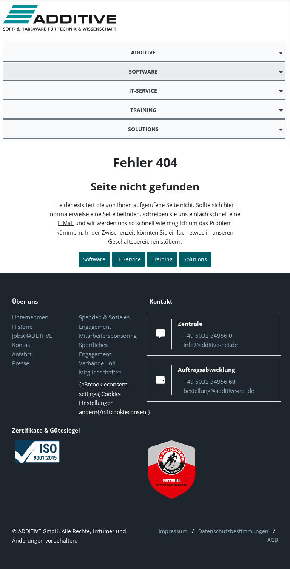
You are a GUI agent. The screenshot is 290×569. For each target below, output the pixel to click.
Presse (20, 363)
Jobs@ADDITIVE (32, 335)
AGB (272, 539)
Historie (22, 326)
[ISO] (37, 451)
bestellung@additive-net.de (219, 390)
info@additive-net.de (211, 344)
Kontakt (22, 344)
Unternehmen (30, 317)
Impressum (173, 531)
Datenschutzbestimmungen (233, 531)
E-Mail (66, 223)
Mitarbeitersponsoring (108, 335)
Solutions (195, 259)
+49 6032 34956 (208, 335)
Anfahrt (21, 354)
